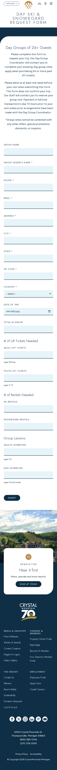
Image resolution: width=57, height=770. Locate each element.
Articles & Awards (12, 642)
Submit (12, 497)
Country (9, 287)
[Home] (28, 5)
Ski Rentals (11, 402)
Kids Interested (13, 468)
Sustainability (9, 695)
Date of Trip (11, 304)
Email (7, 198)
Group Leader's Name (17, 162)
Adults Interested (15, 445)
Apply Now (35, 683)
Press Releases (11, 636)
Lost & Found (10, 707)
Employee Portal (38, 677)
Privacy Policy (21, 754)
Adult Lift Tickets (15, 348)
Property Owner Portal (41, 639)
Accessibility (36, 754)
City (6, 233)
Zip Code (9, 269)
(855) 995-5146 (28, 739)
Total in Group (13, 322)
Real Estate (35, 645)
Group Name (11, 145)
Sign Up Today (28, 584)
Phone (8, 180)
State (7, 251)
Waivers (7, 683)
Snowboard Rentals (17, 419)
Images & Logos (12, 654)
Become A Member (39, 651)
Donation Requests (13, 701)
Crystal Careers (37, 689)
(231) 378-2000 (28, 743)
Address (9, 216)
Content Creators (12, 648)
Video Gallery (10, 660)
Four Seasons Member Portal (41, 658)
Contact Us (9, 677)
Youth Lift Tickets (15, 371)
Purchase (10, 3)
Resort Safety (10, 689)
